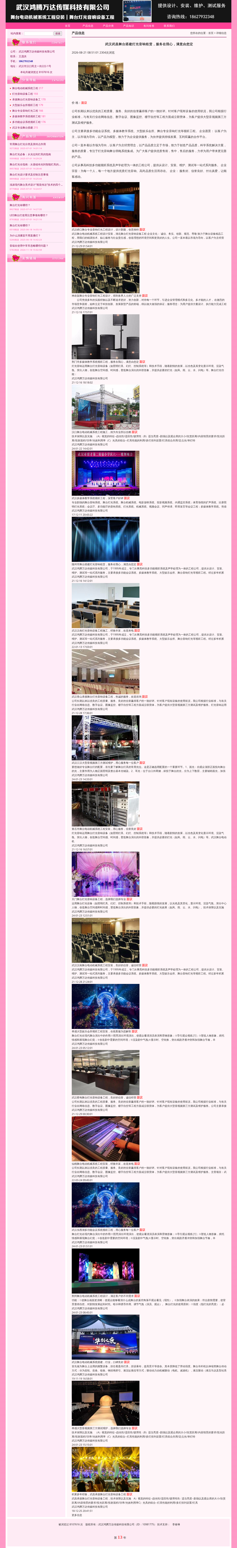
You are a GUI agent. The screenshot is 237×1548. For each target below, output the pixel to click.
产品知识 (128, 26)
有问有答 (148, 26)
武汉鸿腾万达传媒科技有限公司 (90, 242)
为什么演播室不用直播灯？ (25, 235)
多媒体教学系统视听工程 (26, 116)
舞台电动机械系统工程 (25, 88)
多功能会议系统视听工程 (26, 122)
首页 (67, 26)
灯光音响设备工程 (22, 94)
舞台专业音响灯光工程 (25, 110)
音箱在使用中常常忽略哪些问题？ (29, 245)
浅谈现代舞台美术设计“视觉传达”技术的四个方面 (36, 184)
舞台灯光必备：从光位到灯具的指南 (30, 154)
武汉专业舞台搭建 (22, 127)
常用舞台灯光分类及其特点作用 (28, 144)
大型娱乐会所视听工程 (25, 105)
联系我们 (169, 26)
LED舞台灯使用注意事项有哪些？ (29, 215)
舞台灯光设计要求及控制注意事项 (29, 174)
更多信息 (77, 1515)
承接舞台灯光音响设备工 (26, 99)
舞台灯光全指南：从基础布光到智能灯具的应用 (36, 164)
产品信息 (88, 26)
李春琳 (176, 1524)
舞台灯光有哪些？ (20, 205)
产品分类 (108, 26)
